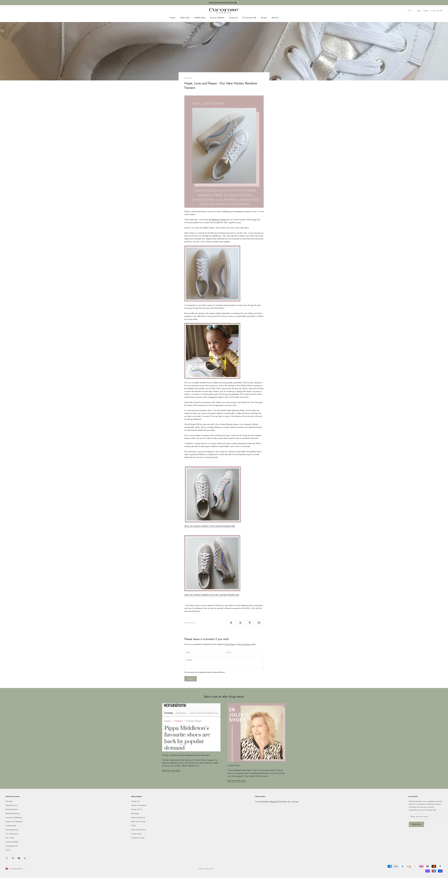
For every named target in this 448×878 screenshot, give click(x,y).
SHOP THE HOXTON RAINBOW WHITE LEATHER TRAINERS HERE (209, 526)
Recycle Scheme (12, 809)
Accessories (233, 17)
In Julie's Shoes (234, 765)
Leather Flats (184, 17)
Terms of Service (245, 644)
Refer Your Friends (138, 821)
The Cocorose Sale (249, 17)
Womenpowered (12, 829)
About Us (275, 17)
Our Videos (10, 837)
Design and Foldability (14, 821)
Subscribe (416, 824)
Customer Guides (138, 837)
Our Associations (12, 833)
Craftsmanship (11, 825)
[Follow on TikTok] (25, 858)
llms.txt (8, 850)
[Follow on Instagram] (13, 858)
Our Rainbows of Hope (217, 219)
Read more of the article (171, 770)
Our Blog (9, 801)
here (254, 219)
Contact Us (135, 801)
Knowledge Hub (12, 846)
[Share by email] (259, 622)
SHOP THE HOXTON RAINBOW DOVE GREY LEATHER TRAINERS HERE (211, 595)
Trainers (172, 17)
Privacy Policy (229, 644)
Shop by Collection (217, 17)
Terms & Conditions (138, 829)
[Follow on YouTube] (19, 858)
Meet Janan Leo (11, 805)
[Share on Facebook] (231, 622)
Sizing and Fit (136, 809)
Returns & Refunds (138, 817)
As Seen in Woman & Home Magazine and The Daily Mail (185, 755)
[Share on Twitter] (240, 622)
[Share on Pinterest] (249, 622)
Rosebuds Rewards (13, 813)
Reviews (264, 17)
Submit (190, 679)
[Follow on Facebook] (7, 858)
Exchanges (135, 813)
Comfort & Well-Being (14, 817)
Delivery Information (138, 805)
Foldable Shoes (199, 17)
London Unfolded (12, 842)
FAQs (133, 825)
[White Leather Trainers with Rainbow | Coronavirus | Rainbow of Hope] (213, 494)
